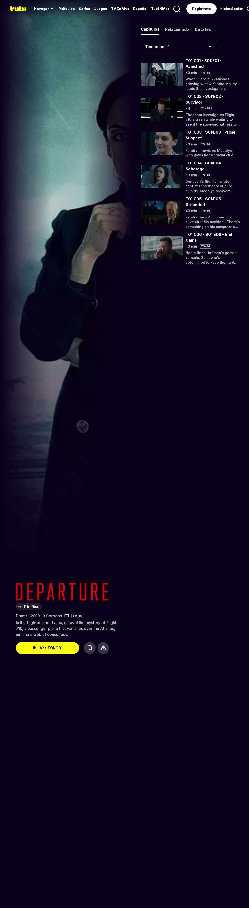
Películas (67, 9)
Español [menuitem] (140, 9)
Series (84, 9)
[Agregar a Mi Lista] (90, 648)
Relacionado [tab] (177, 29)
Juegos (100, 9)
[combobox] (179, 47)
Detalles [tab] (203, 29)
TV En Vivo (120, 9)
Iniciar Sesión (231, 9)
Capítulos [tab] (150, 29)
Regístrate (201, 9)
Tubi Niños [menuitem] (160, 9)
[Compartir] (103, 648)
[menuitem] (44, 9)
